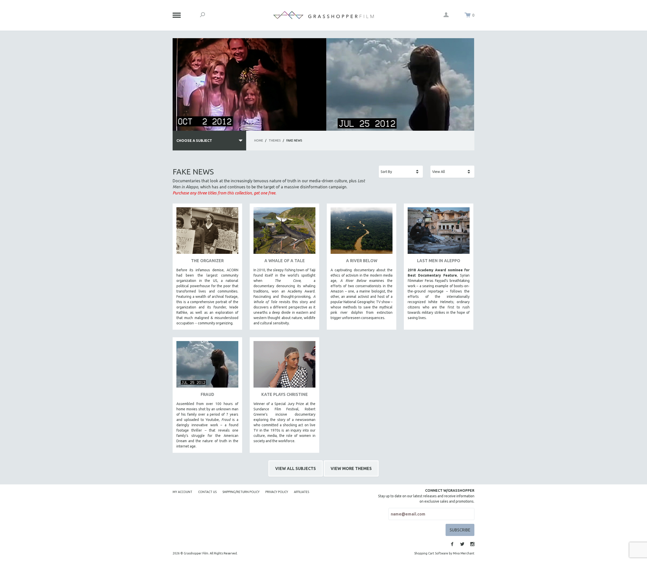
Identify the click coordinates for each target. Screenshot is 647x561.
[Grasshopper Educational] (323, 15)
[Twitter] (462, 544)
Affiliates (301, 491)
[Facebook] (452, 544)
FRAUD (207, 394)
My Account (182, 491)
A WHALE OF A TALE (284, 260)
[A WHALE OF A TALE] (284, 232)
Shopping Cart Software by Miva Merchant (444, 553)
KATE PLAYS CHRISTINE (284, 394)
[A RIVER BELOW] (361, 232)
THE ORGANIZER (207, 260)
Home (258, 140)
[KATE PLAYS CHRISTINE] (284, 366)
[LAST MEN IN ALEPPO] (439, 232)
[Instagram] (472, 544)
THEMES (275, 140)
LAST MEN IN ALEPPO (438, 260)
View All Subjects (295, 468)
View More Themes (351, 468)
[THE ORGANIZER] (207, 232)
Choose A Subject (194, 141)
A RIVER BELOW (361, 260)
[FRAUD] (207, 366)
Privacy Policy (276, 491)
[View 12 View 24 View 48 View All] (452, 172)
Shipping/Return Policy (241, 491)
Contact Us (207, 491)
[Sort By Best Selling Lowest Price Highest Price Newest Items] (401, 172)
